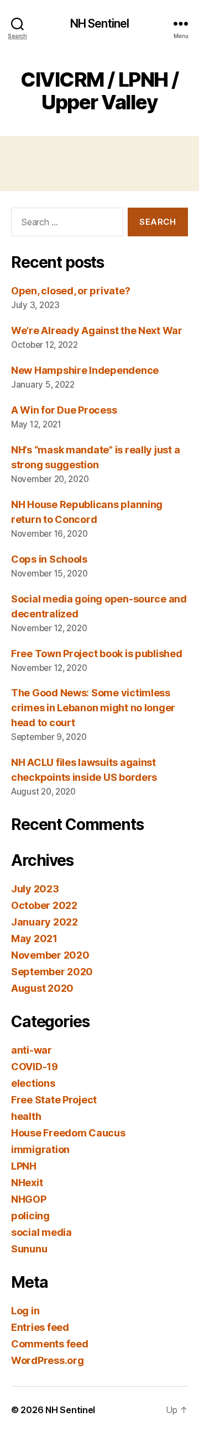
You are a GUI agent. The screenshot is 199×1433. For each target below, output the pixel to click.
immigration (40, 1149)
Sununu (29, 1249)
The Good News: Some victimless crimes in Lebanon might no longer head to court (93, 707)
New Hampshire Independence (85, 370)
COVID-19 (34, 1066)
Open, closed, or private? (70, 291)
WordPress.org (47, 1360)
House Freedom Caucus (68, 1133)
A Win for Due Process (64, 410)
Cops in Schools (49, 559)
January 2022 (44, 922)
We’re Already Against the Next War (96, 330)
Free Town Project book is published (96, 653)
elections (33, 1083)
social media (41, 1232)
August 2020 (42, 988)
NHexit (27, 1182)
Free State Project (54, 1100)
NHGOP (28, 1199)
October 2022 (44, 905)
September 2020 (52, 971)
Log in (25, 1310)
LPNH (23, 1166)
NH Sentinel (99, 23)
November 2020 (50, 955)
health (26, 1116)
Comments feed (49, 1344)
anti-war (31, 1050)
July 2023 (35, 889)
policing (30, 1216)
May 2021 (34, 938)
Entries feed (40, 1327)
